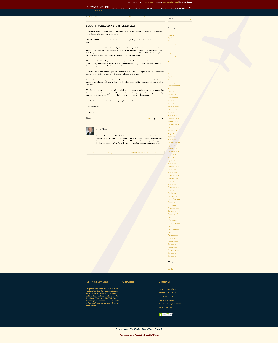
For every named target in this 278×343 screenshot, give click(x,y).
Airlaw (91, 17)
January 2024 (173, 47)
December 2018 (174, 142)
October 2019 (173, 127)
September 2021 (174, 94)
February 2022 (173, 82)
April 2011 (172, 193)
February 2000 (173, 229)
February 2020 (173, 118)
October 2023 (173, 50)
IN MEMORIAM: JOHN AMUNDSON (145, 153)
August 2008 (173, 214)
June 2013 (172, 181)
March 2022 (172, 79)
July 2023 (171, 53)
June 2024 (172, 44)
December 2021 (174, 85)
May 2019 (172, 133)
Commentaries (135, 17)
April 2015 (172, 169)
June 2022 (172, 71)
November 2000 (174, 223)
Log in (170, 269)
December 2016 (174, 151)
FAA (143, 17)
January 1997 (173, 247)
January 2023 (173, 59)
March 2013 (172, 184)
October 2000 (173, 226)
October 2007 (173, 217)
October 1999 (173, 232)
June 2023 (172, 56)
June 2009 (172, 205)
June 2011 (172, 190)
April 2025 (172, 38)
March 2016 (172, 163)
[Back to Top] (273, 338)
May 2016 (172, 157)
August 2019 (173, 130)
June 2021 (172, 103)
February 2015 (173, 175)
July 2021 (171, 100)
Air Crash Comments (120, 17)
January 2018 (173, 148)
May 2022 (172, 73)
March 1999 (172, 238)
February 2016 (173, 166)
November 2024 (174, 41)
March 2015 (172, 172)
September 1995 (174, 253)
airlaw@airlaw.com (170, 2)
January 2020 (173, 121)
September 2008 (174, 211)
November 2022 (174, 61)
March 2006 (172, 220)
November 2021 (174, 88)
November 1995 (174, 250)
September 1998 (174, 244)
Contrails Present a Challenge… (102, 153)
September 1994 (174, 256)
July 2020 (171, 112)
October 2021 (173, 91)
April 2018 (172, 145)
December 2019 (174, 124)
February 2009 (173, 208)
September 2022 (174, 67)
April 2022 (172, 76)
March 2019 (172, 139)
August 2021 (173, 97)
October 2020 (173, 109)
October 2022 (173, 65)
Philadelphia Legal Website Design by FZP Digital (139, 335)
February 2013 (173, 187)
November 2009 (174, 199)
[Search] (191, 19)
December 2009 (174, 196)
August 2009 (173, 202)
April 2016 (172, 160)
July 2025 (171, 35)
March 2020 (172, 115)
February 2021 (173, 106)
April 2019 (172, 136)
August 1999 (173, 235)
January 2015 (173, 178)
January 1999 (173, 241)
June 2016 (172, 154)
